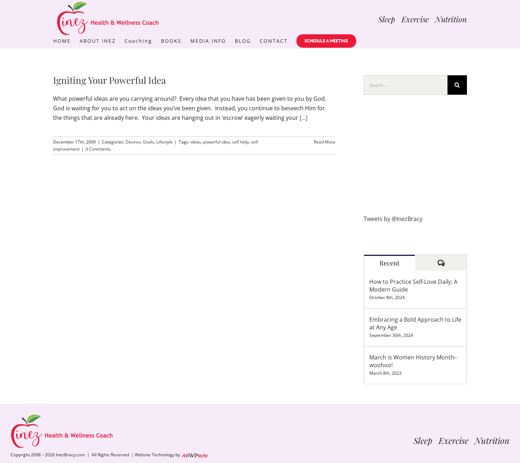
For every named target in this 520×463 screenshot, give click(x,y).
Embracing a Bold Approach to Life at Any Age (415, 323)
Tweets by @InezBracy (393, 219)
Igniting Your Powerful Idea (109, 80)
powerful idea (216, 142)
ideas (195, 142)
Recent (389, 263)
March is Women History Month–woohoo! (413, 361)
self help (240, 142)
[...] (303, 118)
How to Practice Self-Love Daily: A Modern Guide (413, 285)
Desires (133, 142)
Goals (148, 142)
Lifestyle (164, 142)
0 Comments (98, 149)
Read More (324, 142)
